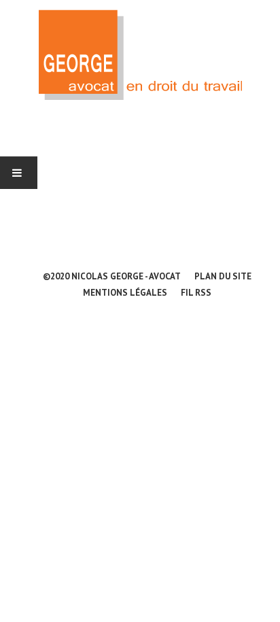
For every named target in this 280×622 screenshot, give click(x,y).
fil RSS (196, 292)
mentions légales (125, 292)
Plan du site (222, 276)
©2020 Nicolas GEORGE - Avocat (112, 276)
